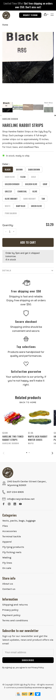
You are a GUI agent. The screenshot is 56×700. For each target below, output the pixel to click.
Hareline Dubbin (10, 118)
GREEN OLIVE (36, 206)
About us (7, 583)
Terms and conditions (15, 620)
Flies (5, 525)
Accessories (9, 531)
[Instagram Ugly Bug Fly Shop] (9, 504)
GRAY (45, 184)
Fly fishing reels (11, 552)
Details (6, 270)
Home (5, 24)
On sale (6, 568)
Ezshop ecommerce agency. (38, 687)
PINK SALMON (11, 213)
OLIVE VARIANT (11, 198)
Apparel (7, 541)
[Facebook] (3, 504)
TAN (43, 198)
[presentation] (7, 107)
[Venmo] (38, 694)
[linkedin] (15, 504)
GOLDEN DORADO (12, 184)
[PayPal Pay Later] (31, 694)
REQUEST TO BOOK (30, 15)
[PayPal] (25, 694)
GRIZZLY (8, 191)
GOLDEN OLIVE (31, 184)
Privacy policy (10, 609)
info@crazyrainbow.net (21, 498)
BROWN (19, 169)
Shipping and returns (15, 604)
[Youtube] (20, 504)
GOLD (33, 176)
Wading (6, 557)
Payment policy (11, 615)
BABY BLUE (20, 206)
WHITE (7, 206)
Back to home (28, 402)
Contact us (8, 588)
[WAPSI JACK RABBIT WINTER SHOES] (39, 418)
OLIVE (34, 191)
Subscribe (28, 660)
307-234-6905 (15, 491)
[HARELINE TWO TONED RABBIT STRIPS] (14, 418)
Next (52, 453)
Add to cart (28, 242)
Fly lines (7, 562)
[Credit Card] (18, 694)
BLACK (7, 169)
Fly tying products (13, 546)
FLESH (23, 176)
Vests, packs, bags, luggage (19, 520)
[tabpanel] (28, 57)
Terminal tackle (11, 536)
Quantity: (8, 225)
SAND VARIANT (29, 198)
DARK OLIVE (10, 176)
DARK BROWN (34, 169)
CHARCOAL (22, 191)
